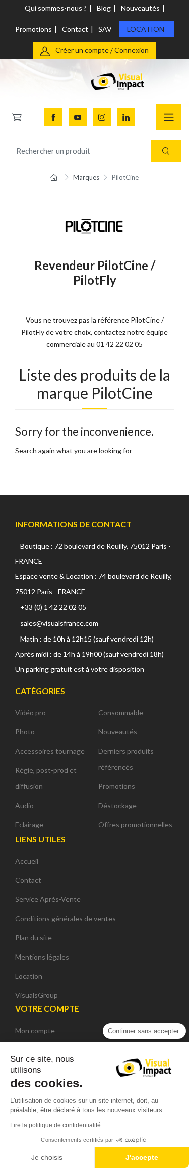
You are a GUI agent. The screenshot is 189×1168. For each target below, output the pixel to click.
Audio (24, 805)
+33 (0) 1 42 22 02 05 (53, 607)
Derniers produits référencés (126, 759)
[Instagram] (102, 117)
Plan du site (33, 937)
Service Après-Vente (48, 899)
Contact (75, 29)
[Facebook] (53, 117)
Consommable (120, 712)
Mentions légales (42, 956)
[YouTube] (78, 117)
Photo (25, 731)
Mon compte (35, 1030)
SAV (105, 29)
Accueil (26, 861)
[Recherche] (166, 151)
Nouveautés (140, 8)
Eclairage (29, 824)
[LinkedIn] (126, 117)
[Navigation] (168, 117)
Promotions (33, 29)
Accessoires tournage (50, 751)
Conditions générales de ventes (65, 918)
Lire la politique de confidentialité (55, 1125)
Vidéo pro (30, 712)
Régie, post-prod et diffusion (46, 778)
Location (145, 29)
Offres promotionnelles (135, 824)
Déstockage (117, 805)
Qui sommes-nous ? (56, 8)
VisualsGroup (36, 995)
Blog (104, 8)
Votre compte (47, 1008)
